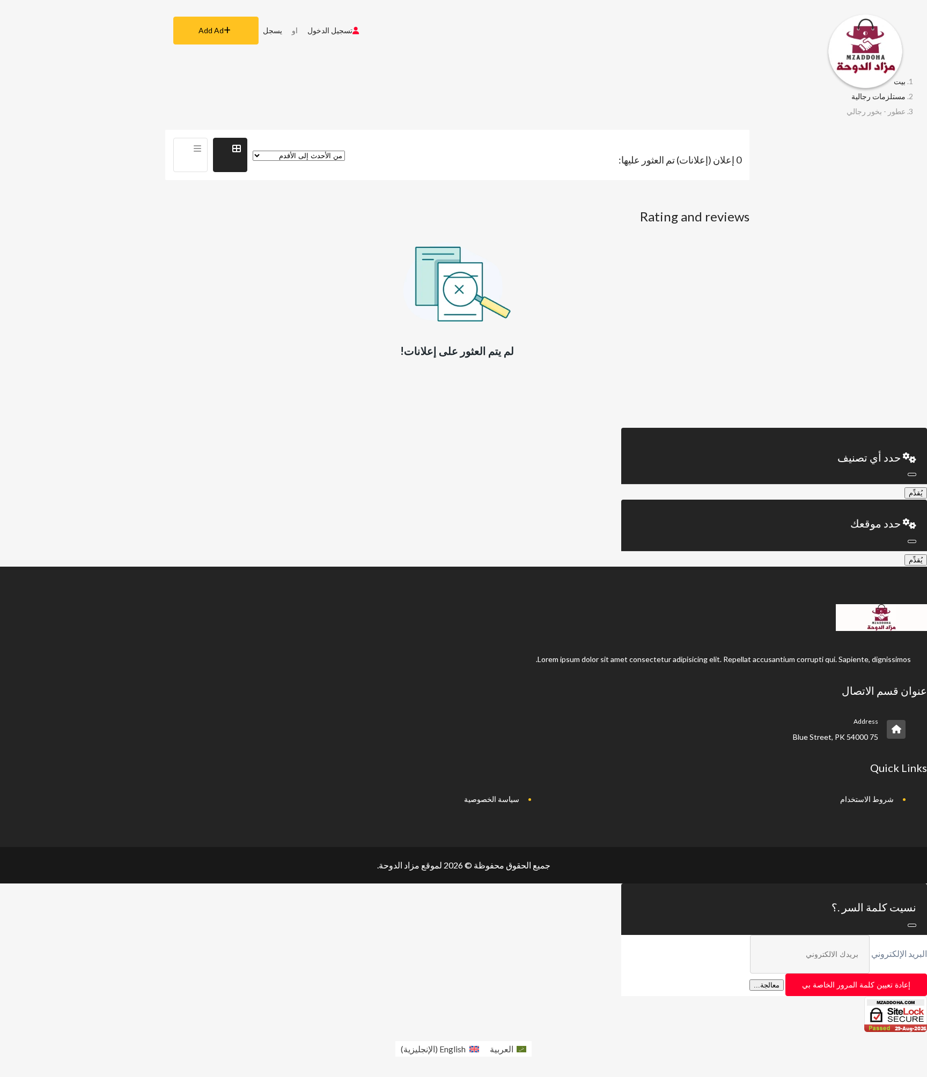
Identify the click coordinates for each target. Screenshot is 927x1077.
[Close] (912, 474)
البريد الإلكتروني (899, 953)
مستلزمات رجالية (878, 96)
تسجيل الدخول (329, 30)
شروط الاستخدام (867, 799)
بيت (900, 81)
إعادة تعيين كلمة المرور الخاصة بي (856, 985)
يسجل (272, 30)
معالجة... (766, 985)
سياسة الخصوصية (491, 799)
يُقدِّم (916, 493)
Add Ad (211, 30)
